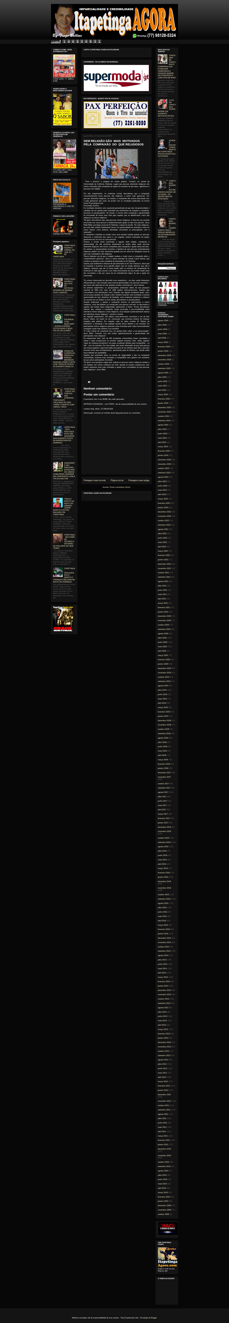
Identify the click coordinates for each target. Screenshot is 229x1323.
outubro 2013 (163, 999)
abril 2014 (162, 973)
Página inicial (117, 480)
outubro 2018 (163, 729)
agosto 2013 (163, 1007)
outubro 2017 (163, 784)
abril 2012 (162, 1077)
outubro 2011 (163, 1105)
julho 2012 (162, 1064)
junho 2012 (162, 1068)
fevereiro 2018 (164, 764)
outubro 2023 (163, 468)
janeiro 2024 (163, 455)
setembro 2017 (164, 788)
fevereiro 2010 (164, 1197)
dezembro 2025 (164, 355)
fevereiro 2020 (164, 659)
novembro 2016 (164, 831)
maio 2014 (162, 968)
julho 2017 (162, 796)
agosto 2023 (163, 477)
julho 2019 (162, 690)
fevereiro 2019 (164, 712)
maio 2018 (162, 751)
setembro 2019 (164, 681)
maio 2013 (162, 1020)
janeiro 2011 (163, 1144)
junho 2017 (162, 801)
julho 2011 (162, 1118)
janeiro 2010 (163, 1201)
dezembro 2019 (164, 668)
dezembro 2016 (164, 827)
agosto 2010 (163, 1171)
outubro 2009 (163, 1214)
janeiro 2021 (163, 612)
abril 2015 (162, 921)
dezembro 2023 (164, 460)
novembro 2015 (164, 888)
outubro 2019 (163, 677)
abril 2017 (162, 809)
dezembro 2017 (164, 773)
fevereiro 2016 (164, 873)
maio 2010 (162, 1184)
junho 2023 (162, 486)
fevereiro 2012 (164, 1086)
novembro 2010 (164, 1155)
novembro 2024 (164, 412)
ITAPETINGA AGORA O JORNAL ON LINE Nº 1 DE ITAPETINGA (64, 251)
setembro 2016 (164, 842)
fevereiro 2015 (164, 929)
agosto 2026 (163, 320)
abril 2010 (162, 1188)
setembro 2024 (164, 420)
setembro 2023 (164, 473)
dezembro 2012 (164, 1042)
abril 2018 (162, 755)
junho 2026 (162, 329)
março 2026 (163, 342)
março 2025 (163, 394)
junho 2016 (162, 855)
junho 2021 (162, 590)
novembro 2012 (164, 1047)
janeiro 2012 (163, 1090)
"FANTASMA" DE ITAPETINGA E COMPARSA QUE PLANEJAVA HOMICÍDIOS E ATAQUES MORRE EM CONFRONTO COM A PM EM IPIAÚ (167, 66)
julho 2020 (162, 638)
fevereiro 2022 (164, 555)
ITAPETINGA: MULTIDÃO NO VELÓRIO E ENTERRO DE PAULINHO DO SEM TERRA (64, 541)
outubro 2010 (163, 1162)
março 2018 (163, 760)
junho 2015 (162, 912)
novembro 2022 (164, 516)
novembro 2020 (164, 620)
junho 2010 (162, 1179)
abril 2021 (162, 599)
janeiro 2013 (163, 1038)
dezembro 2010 (164, 1149)
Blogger (154, 1318)
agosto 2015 (163, 903)
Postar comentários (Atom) (120, 487)
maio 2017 (162, 805)
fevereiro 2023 (164, 503)
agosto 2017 (163, 792)
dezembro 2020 (164, 616)
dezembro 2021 (164, 564)
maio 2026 (162, 334)
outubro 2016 (163, 838)
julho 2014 (162, 960)
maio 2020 (162, 646)
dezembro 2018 (164, 720)
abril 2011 (162, 1131)
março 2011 (163, 1136)
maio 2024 (162, 438)
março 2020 (163, 655)
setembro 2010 (164, 1166)
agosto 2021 (163, 581)
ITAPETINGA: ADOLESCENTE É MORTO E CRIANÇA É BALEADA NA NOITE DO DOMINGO (64, 575)
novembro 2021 (164, 568)
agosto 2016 (163, 846)
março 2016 (163, 868)
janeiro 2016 (163, 877)
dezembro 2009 (164, 1205)
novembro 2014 (164, 942)
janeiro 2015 (163, 934)
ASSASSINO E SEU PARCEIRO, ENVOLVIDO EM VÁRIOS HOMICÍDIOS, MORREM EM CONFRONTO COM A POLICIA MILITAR (64, 471)
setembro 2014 (164, 951)
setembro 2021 (164, 577)
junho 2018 (162, 746)
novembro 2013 (164, 994)
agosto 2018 (163, 738)
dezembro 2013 (164, 990)
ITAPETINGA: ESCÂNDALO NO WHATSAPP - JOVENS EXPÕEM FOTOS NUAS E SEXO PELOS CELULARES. (64, 323)
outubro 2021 (163, 573)
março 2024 (163, 446)
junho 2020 (162, 642)
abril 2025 (162, 390)
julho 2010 (162, 1175)
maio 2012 (162, 1073)
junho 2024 (162, 433)
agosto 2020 (163, 633)
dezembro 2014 (164, 938)
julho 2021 (162, 586)
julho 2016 (162, 851)
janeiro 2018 (163, 768)
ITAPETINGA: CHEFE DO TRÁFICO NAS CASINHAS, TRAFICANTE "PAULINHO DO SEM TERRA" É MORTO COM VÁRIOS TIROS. (64, 398)
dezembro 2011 (164, 1094)
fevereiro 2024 (164, 451)
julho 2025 (162, 377)
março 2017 (163, 814)
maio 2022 (162, 542)
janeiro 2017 (163, 823)
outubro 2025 (163, 364)
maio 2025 (162, 386)
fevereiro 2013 (164, 1034)
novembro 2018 (164, 725)
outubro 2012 (163, 1051)
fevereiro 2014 (164, 981)
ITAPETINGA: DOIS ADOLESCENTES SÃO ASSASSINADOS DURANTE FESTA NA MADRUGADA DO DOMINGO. (64, 435)
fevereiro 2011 (164, 1140)
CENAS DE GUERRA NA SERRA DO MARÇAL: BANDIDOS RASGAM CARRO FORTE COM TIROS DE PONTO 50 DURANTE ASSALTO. (64, 359)
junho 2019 (162, 694)
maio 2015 (162, 916)
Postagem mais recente (95, 480)
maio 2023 (162, 490)
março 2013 (163, 1029)
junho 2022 (162, 538)
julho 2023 (162, 481)
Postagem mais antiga (138, 480)
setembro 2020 (164, 629)
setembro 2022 (164, 525)
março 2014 (163, 977)
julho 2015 (162, 907)
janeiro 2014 (163, 986)
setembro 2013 (164, 1003)
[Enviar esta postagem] (88, 382)
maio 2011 (162, 1127)
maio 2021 (162, 594)
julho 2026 (162, 325)
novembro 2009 (164, 1210)
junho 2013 (162, 1016)
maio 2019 (162, 699)
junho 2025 (162, 381)
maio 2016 (162, 860)
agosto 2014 (163, 955)
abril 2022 (162, 547)
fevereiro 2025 (164, 399)
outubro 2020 (163, 625)
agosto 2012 (163, 1060)
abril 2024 (162, 442)
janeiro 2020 (163, 664)
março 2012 (163, 1081)
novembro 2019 (164, 673)
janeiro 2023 (163, 507)
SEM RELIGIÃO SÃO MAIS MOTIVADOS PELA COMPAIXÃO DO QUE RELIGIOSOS (114, 142)
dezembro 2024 (164, 407)
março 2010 (163, 1192)
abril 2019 (162, 703)
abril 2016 (162, 864)
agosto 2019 (163, 686)
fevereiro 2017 (164, 818)
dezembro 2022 (164, 512)
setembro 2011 (164, 1110)
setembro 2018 (164, 733)
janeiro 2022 (163, 560)
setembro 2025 (164, 368)
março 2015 (163, 925)
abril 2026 (162, 338)
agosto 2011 (163, 1114)
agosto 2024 (163, 425)
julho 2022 (162, 533)
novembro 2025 (164, 360)
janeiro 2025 (163, 403)
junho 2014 (162, 964)
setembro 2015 (164, 899)
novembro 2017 (164, 777)
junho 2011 (162, 1123)
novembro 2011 (164, 1101)
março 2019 (163, 707)
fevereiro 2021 (164, 607)
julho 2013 (162, 1012)
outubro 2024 (163, 416)
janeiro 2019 (163, 716)
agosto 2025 (163, 373)
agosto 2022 (163, 529)
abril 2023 (162, 494)
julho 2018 (162, 742)
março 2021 (163, 603)
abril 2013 (162, 1025)
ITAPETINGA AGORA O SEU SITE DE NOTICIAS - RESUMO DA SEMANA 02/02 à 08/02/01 (64, 286)
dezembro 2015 (164, 881)
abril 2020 (162, 651)
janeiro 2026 (163, 351)
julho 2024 (162, 429)
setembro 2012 (164, 1055)
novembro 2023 (164, 464)
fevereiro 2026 (164, 347)
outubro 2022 (163, 520)
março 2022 (163, 551)
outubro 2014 (163, 947)
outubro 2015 (163, 894)
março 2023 (163, 499)
